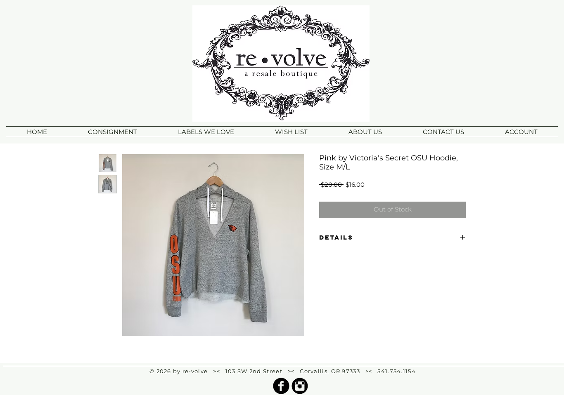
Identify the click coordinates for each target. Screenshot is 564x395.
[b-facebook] (281, 386)
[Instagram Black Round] (299, 386)
